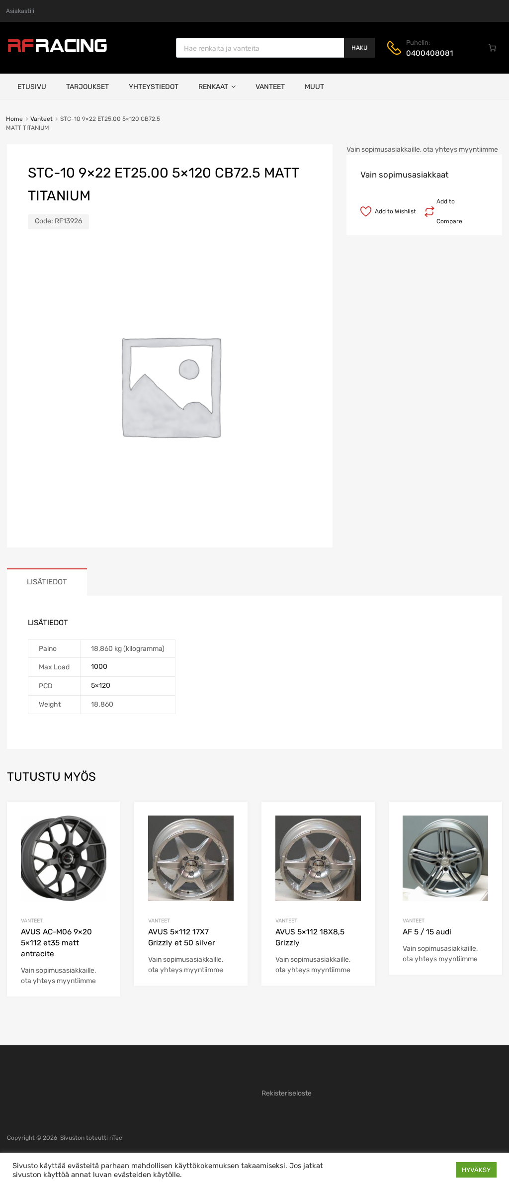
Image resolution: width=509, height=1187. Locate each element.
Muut (314, 87)
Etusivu (31, 87)
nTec (115, 1137)
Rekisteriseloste (286, 1093)
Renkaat (213, 87)
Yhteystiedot (153, 87)
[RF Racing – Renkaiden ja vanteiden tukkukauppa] (57, 51)
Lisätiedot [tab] (47, 581)
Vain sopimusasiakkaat (404, 175)
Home (14, 118)
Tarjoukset (87, 87)
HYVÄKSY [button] (476, 1170)
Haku (359, 47)
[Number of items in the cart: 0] (492, 48)
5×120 (100, 685)
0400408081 (429, 53)
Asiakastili (20, 10)
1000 (99, 666)
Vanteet (270, 87)
